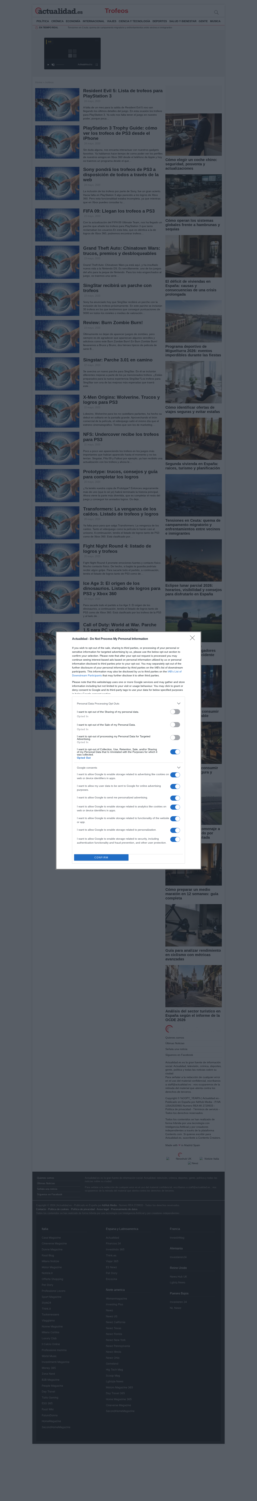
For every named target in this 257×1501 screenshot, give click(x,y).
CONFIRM (101, 857)
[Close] (193, 639)
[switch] (175, 711)
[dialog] (128, 750)
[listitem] (128, 703)
